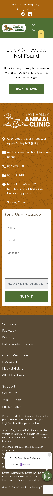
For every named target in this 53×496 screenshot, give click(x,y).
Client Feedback (13, 375)
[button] (48, 28)
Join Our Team (12, 400)
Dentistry (8, 337)
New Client (9, 361)
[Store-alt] (30, 14)
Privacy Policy (11, 406)
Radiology (9, 330)
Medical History (12, 368)
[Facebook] (23, 14)
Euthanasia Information (17, 344)
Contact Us (9, 393)
